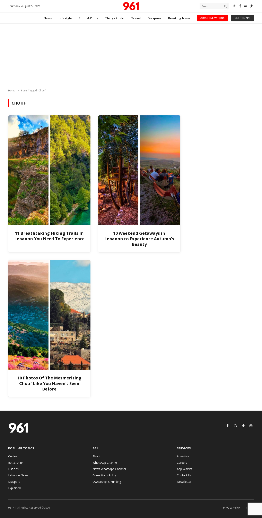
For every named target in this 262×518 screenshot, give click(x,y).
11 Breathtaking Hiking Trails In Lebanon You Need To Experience (49, 235)
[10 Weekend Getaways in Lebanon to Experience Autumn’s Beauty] (139, 170)
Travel (136, 18)
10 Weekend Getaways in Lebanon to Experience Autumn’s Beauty (139, 238)
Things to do (114, 18)
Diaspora (154, 18)
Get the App (242, 18)
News (48, 18)
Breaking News (179, 18)
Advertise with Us (212, 18)
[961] (131, 6)
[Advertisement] (131, 56)
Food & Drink (88, 18)
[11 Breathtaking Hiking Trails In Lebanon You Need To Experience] (49, 170)
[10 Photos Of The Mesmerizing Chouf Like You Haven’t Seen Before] (49, 315)
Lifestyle (65, 18)
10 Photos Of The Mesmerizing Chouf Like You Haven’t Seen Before (49, 383)
